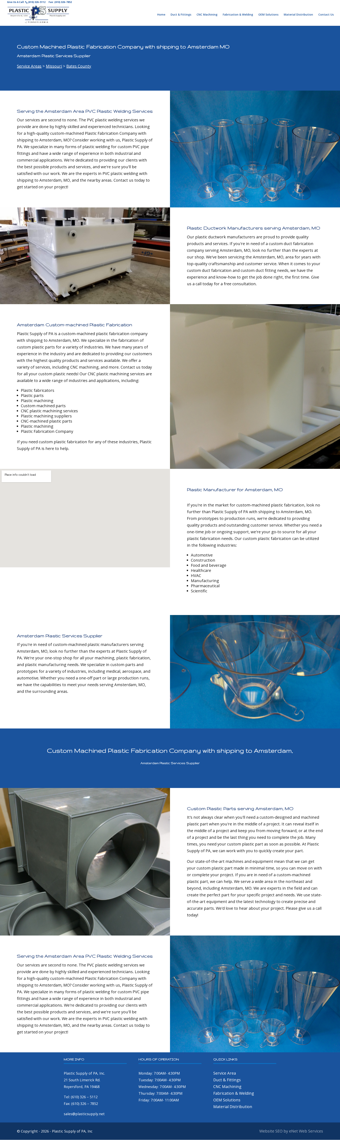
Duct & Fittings (181, 14)
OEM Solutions (268, 14)
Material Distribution (298, 14)
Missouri (54, 66)
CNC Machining (207, 14)
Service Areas (29, 66)
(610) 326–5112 (36, 2)
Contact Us (326, 14)
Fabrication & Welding (238, 14)
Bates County (78, 66)
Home (161, 14)
